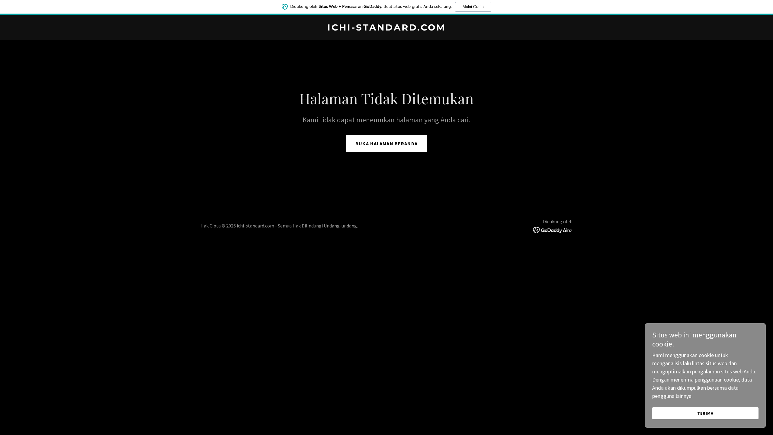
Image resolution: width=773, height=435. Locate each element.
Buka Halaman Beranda (386, 143)
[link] (386, 28)
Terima (705, 413)
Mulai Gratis (473, 7)
